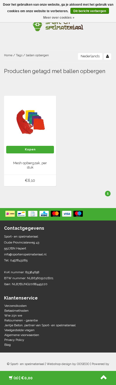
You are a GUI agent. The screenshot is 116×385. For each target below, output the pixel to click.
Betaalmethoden (16, 310)
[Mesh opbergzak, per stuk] (30, 121)
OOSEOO (83, 364)
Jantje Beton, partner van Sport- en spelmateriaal (40, 325)
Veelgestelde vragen (19, 330)
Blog (7, 345)
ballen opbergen (37, 55)
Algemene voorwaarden (21, 335)
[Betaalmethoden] (44, 214)
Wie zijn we (13, 315)
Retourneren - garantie (21, 320)
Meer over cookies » (58, 17)
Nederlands (90, 56)
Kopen (30, 149)
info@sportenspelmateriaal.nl (25, 254)
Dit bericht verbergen (89, 11)
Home (8, 55)
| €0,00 (23, 378)
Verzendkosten (15, 306)
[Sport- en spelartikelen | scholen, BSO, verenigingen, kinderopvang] (58, 24)
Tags (19, 55)
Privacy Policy (14, 340)
